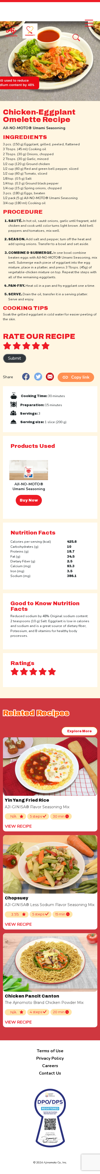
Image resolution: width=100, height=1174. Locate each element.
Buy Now (29, 500)
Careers (50, 1066)
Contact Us (50, 1073)
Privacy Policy (50, 1058)
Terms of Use (50, 1051)
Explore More (79, 731)
